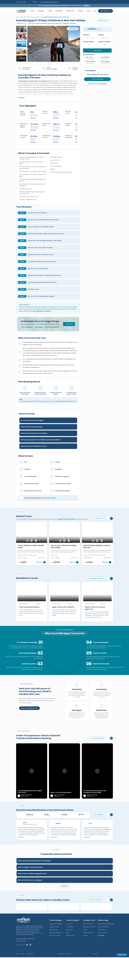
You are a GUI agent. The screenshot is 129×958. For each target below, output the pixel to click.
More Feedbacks (99, 815)
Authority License (102, 932)
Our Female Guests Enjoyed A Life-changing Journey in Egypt (94, 791)
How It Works (69, 927)
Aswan (69, 94)
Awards (85, 929)
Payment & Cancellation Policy (106, 924)
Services (85, 935)
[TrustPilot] (36, 1)
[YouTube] (24, 945)
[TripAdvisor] (33, 1)
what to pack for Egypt (49, 498)
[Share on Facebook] (44, 788)
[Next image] (77, 43)
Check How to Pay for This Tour (66, 401)
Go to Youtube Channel (96, 738)
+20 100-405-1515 (21, 2)
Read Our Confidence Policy (29, 708)
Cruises (50, 11)
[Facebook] (17, 945)
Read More (21, 98)
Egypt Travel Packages (56, 924)
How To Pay (69, 929)
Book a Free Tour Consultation (97, 84)
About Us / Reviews (88, 924)
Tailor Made (69, 324)
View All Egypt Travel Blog (96, 578)
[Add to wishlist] (112, 21)
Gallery (22, 954)
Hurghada (21, 96)
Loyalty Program (29, 954)
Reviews (80, 11)
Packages (41, 11)
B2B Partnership (70, 935)
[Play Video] (31, 771)
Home (32, 11)
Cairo (53, 94)
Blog (17, 954)
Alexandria (59, 94)
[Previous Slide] (71, 106)
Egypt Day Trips (54, 929)
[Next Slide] (75, 106)
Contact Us (69, 924)
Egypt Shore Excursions (56, 932)
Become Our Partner (96, 900)
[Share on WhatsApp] (44, 795)
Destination (59, 11)
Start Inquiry (97, 50)
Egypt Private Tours (25, 17)
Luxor (64, 94)
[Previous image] (29, 43)
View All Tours (99, 518)
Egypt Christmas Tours (37, 17)
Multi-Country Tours (55, 935)
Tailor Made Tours (105, 11)
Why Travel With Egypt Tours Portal (64, 633)
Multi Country (70, 11)
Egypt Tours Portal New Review (60, 792)
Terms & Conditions (103, 927)
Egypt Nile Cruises (54, 927)
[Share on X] (44, 792)
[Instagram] (20, 945)
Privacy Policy (101, 929)
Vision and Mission (88, 932)
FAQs (67, 932)
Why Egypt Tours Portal (89, 927)
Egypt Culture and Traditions (63, 607)
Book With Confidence (64, 629)
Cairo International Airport (29, 607)
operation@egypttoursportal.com (49, 2)
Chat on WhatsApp (97, 79)
